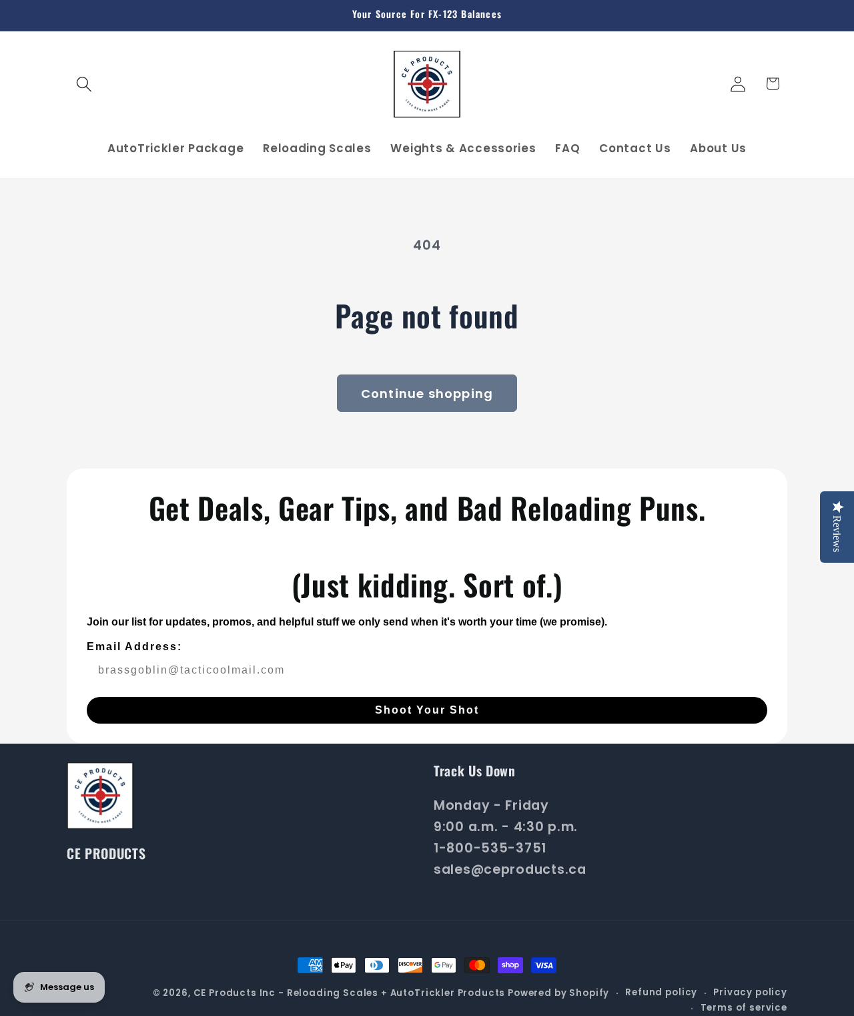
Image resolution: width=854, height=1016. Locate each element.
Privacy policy (750, 992)
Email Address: (134, 646)
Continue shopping (427, 393)
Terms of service (744, 1007)
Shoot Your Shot (427, 710)
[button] (84, 83)
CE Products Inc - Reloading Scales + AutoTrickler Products (349, 993)
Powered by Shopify (558, 993)
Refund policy (661, 992)
